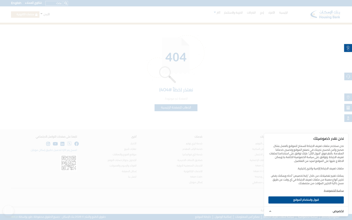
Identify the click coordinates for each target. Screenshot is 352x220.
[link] (348, 48)
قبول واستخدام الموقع (306, 200)
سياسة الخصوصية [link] (334, 191)
